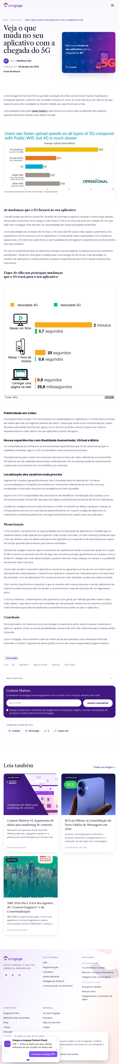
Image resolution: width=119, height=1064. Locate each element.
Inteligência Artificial (53, 981)
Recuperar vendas (91, 986)
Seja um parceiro (52, 1022)
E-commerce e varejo (93, 967)
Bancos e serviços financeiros (97, 972)
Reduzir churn (89, 991)
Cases (6, 1027)
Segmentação (50, 967)
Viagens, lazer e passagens (96, 977)
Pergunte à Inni (11, 1013)
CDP (45, 962)
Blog (5, 20)
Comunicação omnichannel (57, 985)
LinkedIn (16, 731)
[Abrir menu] (112, 5)
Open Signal (39, 111)
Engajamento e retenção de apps (97, 998)
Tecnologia (16, 20)
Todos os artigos (104, 767)
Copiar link (62, 731)
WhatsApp (34, 731)
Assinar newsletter (98, 703)
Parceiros (48, 1017)
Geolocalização (51, 976)
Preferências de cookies (66, 1054)
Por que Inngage (51, 1013)
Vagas (46, 1027)
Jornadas (48, 971)
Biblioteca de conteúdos (16, 1017)
